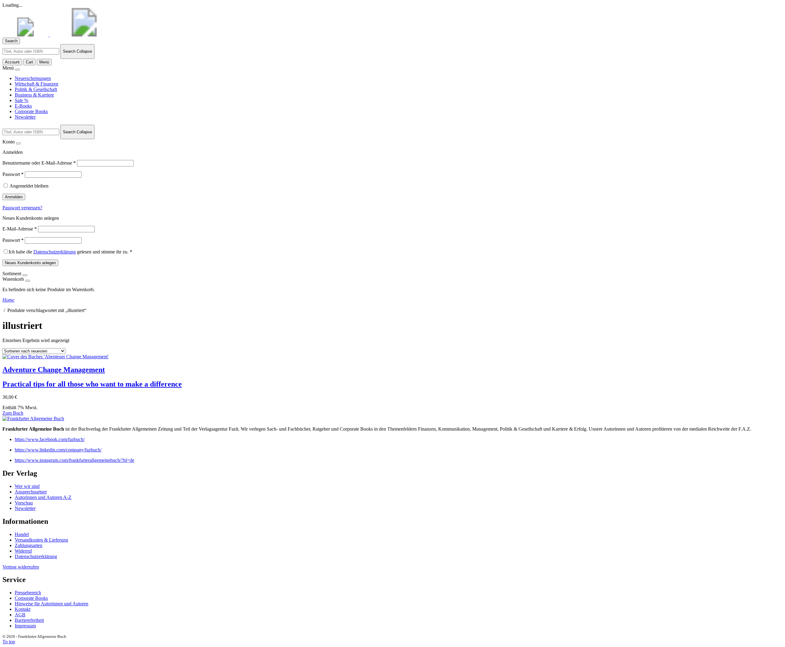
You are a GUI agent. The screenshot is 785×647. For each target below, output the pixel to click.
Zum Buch (12, 413)
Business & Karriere (34, 94)
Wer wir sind (27, 486)
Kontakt (22, 609)
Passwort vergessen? (22, 207)
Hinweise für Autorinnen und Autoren (51, 603)
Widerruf (23, 551)
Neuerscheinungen (33, 78)
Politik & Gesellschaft (36, 89)
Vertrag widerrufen (20, 566)
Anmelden (14, 197)
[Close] (17, 69)
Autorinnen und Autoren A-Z (43, 497)
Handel (22, 534)
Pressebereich (28, 592)
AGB (20, 614)
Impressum (25, 625)
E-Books (23, 105)
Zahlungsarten (28, 545)
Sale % (21, 100)
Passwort (13, 174)
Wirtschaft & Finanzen (36, 83)
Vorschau (24, 502)
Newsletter (25, 117)
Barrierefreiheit (29, 620)
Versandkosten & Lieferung (41, 539)
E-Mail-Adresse (19, 228)
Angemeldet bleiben (29, 185)
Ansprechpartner (31, 491)
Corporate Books (31, 111)
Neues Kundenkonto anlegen (30, 263)
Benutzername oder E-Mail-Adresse (39, 163)
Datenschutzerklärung (54, 251)
